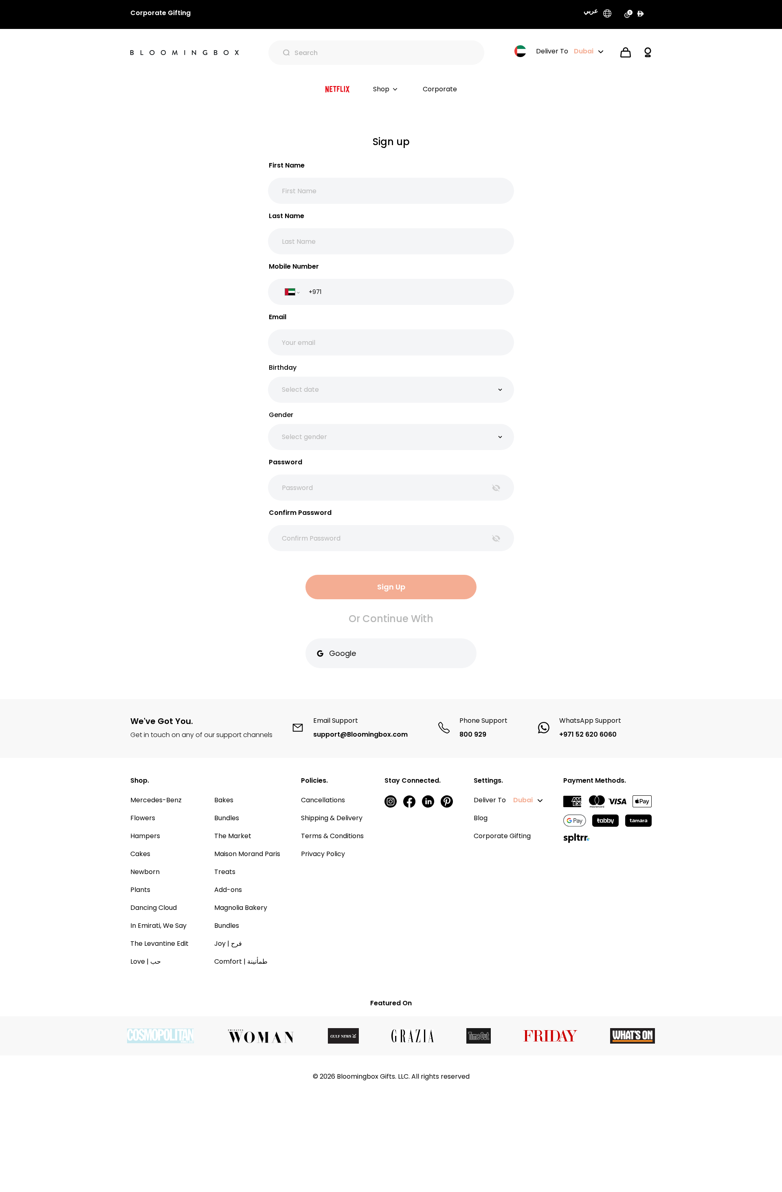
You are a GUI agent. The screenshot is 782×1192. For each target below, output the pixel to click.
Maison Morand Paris (247, 854)
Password (285, 462)
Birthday (283, 367)
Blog (481, 818)
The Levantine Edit (159, 943)
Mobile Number (294, 266)
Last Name (286, 216)
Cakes (140, 854)
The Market (232, 836)
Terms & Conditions (332, 836)
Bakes (223, 800)
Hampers (145, 836)
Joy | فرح (228, 943)
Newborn (145, 871)
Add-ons (228, 889)
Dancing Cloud (153, 907)
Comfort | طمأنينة (241, 961)
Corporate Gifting (502, 836)
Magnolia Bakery (240, 907)
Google (342, 653)
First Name (287, 165)
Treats (224, 871)
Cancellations (323, 800)
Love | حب (145, 961)
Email (277, 317)
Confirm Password (300, 512)
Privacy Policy (323, 854)
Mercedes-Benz (156, 800)
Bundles (226, 818)
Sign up (391, 587)
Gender (281, 414)
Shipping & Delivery (331, 818)
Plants (140, 889)
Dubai (523, 800)
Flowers (142, 818)
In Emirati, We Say (158, 925)
